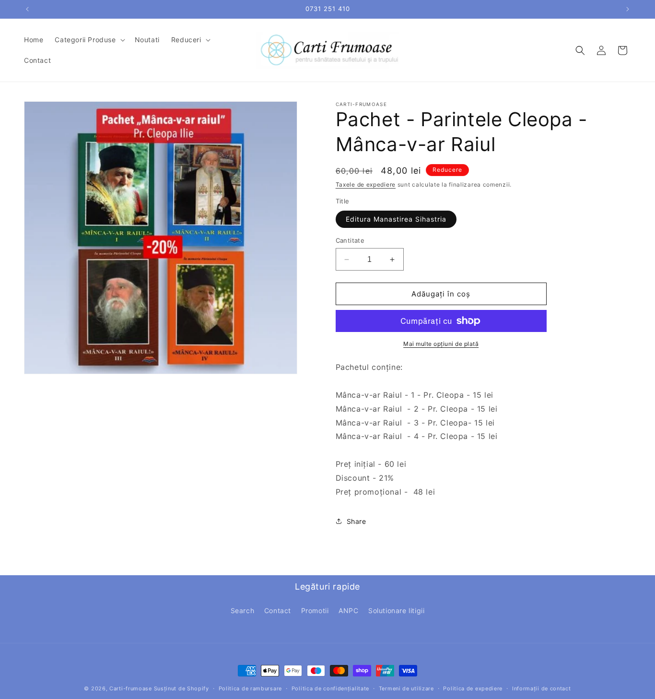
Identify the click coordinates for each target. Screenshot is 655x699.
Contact (277, 610)
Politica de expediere (473, 688)
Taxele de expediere (366, 184)
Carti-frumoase (130, 688)
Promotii (315, 610)
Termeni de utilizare (406, 688)
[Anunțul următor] (627, 9)
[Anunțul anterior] (27, 9)
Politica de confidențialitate (330, 688)
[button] (89, 40)
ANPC (348, 610)
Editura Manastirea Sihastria (396, 219)
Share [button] (356, 521)
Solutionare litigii (396, 610)
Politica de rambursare (250, 688)
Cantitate (350, 240)
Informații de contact (541, 688)
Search (243, 610)
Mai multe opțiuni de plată (441, 343)
